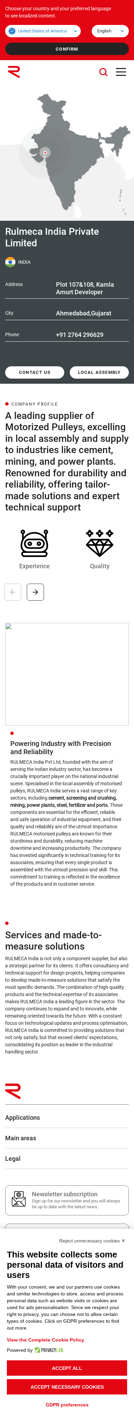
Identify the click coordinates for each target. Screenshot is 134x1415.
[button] (103, 72)
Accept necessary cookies (67, 1387)
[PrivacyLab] (48, 1350)
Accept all (67, 1368)
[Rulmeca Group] (14, 72)
